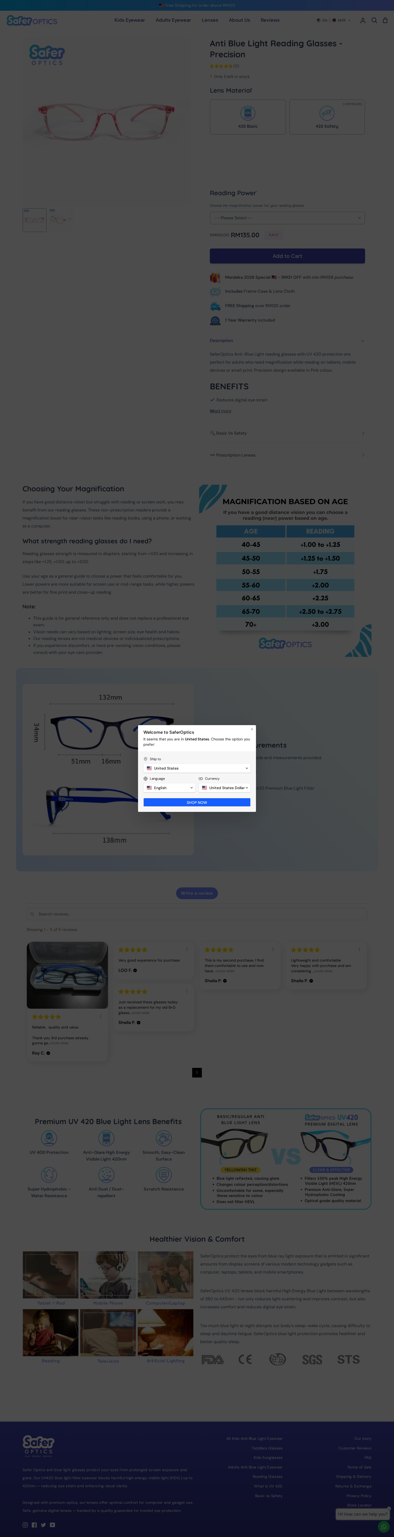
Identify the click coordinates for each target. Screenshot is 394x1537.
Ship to (155, 759)
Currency (212, 778)
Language (157, 778)
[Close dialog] (252, 729)
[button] (197, 768)
